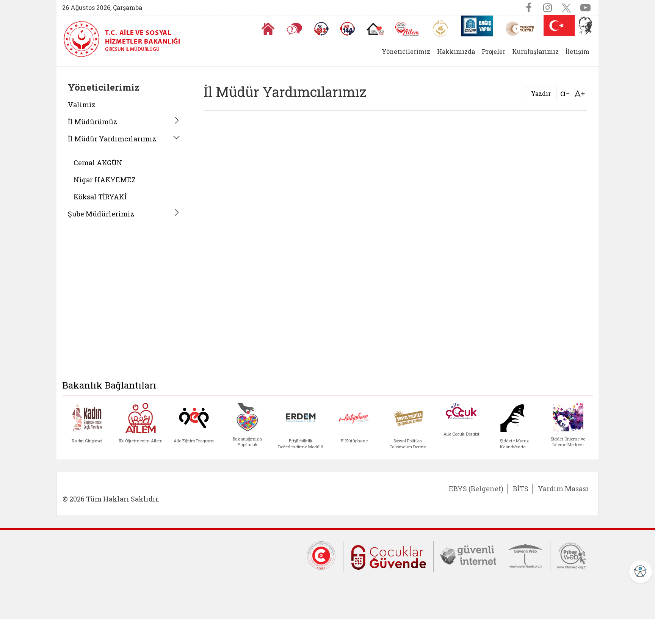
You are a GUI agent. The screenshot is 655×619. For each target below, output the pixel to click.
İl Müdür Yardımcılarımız (112, 138)
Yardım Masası (563, 488)
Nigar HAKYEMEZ (105, 179)
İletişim (577, 51)
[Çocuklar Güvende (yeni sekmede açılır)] (388, 556)
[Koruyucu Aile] (375, 29)
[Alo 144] (347, 29)
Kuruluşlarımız (535, 51)
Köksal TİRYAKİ (100, 196)
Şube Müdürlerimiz (101, 213)
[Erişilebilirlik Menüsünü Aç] (640, 571)
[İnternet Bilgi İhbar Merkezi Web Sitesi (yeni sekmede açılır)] (571, 554)
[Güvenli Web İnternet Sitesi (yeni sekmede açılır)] (526, 554)
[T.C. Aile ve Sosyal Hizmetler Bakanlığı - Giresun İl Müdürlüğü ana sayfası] (84, 39)
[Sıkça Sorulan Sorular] (294, 28)
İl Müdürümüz (92, 121)
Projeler (493, 51)
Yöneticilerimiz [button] (406, 51)
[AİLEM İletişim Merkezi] (407, 29)
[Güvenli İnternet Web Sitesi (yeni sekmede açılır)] (467, 554)
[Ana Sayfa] (268, 28)
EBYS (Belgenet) (476, 488)
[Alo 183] (321, 29)
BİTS (520, 488)
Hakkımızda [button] (456, 51)
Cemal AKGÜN (98, 162)
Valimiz (82, 104)
